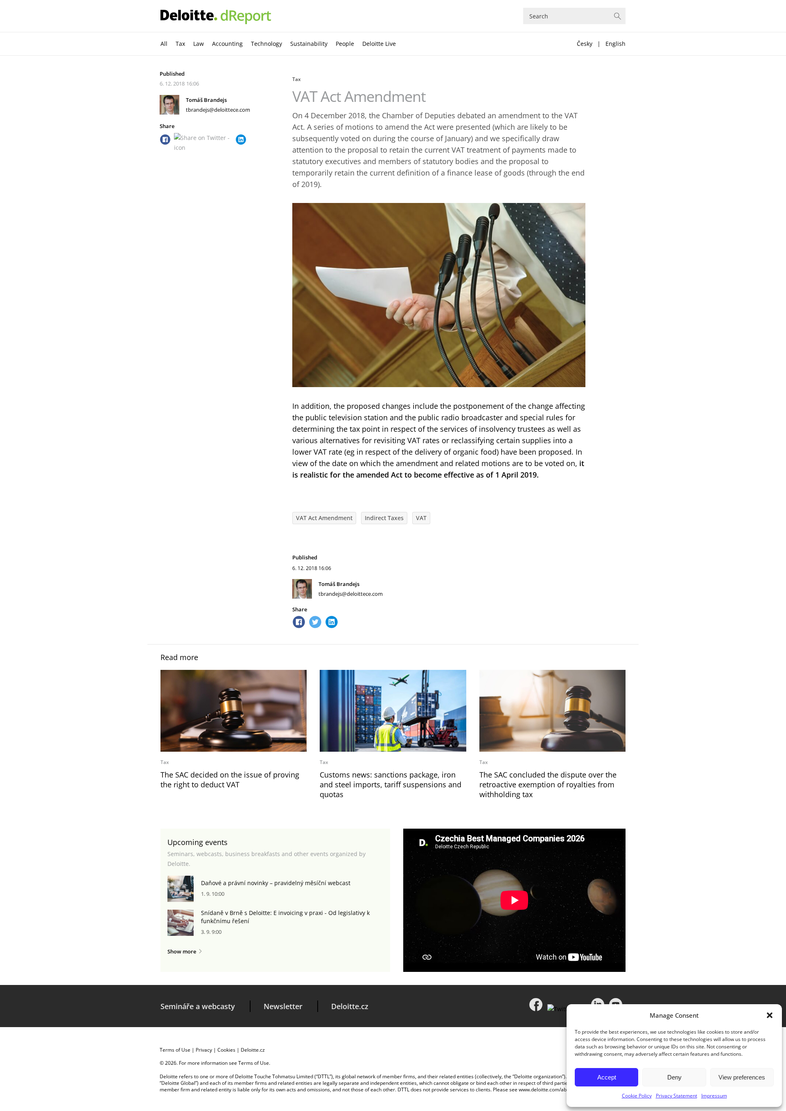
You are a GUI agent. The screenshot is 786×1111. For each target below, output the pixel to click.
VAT (421, 518)
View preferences (741, 1077)
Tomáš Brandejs (206, 100)
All (163, 43)
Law (198, 43)
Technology (266, 43)
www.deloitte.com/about (546, 1089)
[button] (770, 1015)
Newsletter (283, 1006)
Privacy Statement (676, 1095)
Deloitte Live (379, 43)
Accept (606, 1077)
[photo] (233, 711)
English (615, 43)
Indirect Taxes (384, 518)
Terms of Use (175, 1049)
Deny (674, 1077)
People (345, 43)
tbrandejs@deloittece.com (218, 109)
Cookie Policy (637, 1095)
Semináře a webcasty (197, 1006)
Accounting (227, 43)
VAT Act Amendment (324, 518)
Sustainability (309, 43)
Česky (584, 43)
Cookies (226, 1049)
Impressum (714, 1095)
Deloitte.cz (349, 1006)
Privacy (204, 1049)
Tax (180, 43)
